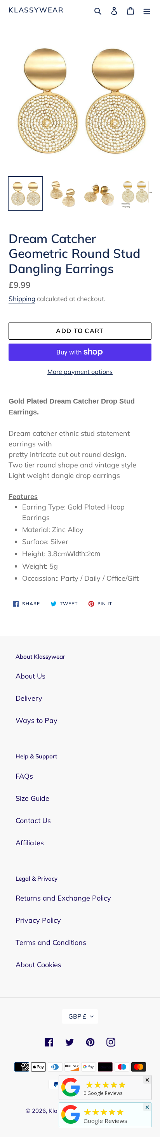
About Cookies (38, 964)
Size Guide (32, 798)
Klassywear (36, 10)
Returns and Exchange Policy (63, 898)
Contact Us (33, 820)
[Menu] (147, 10)
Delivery (29, 698)
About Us (30, 676)
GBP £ (77, 1016)
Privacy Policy (38, 920)
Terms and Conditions (51, 942)
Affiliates (30, 842)
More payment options (80, 371)
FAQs (24, 776)
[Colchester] (70, 1096)
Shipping (22, 298)
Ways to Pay (36, 720)
